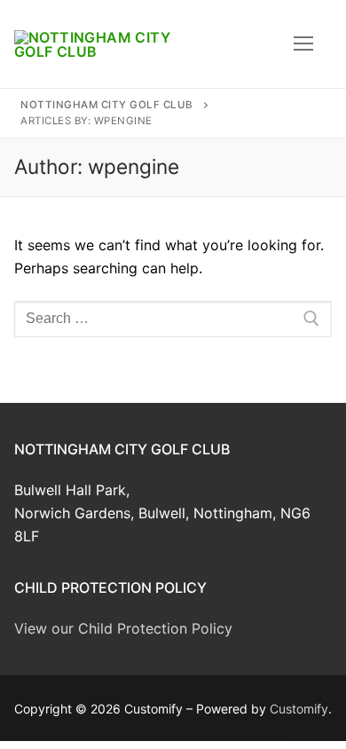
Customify (299, 708)
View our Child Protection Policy (123, 628)
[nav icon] (303, 44)
